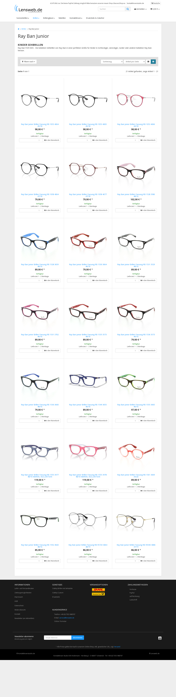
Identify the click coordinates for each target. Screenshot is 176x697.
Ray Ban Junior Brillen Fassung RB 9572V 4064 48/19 (88, 546)
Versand (117, 647)
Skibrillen (62, 18)
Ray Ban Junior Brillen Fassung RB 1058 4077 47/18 (88, 195)
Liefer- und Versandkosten (24, 588)
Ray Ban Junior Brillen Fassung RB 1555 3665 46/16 (136, 405)
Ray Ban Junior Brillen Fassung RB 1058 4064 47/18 (40, 195)
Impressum (19, 597)
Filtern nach (28, 61)
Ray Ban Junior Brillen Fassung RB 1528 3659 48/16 (40, 265)
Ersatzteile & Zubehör (95, 18)
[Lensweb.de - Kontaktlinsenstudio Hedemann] (38, 9)
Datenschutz (19, 605)
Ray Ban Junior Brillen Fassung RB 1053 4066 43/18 (136, 125)
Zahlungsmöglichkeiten (23, 593)
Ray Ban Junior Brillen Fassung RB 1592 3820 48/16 (40, 546)
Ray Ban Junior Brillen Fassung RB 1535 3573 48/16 (88, 335)
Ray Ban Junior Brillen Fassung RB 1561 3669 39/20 (136, 476)
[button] (148, 61)
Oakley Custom (57, 593)
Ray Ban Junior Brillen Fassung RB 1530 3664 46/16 (88, 265)
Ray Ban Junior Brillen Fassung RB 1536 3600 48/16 (40, 405)
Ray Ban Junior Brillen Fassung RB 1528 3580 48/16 (136, 195)
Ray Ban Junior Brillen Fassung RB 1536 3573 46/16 (136, 335)
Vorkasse (133, 589)
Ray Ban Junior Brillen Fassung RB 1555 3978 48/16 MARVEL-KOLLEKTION (88, 476)
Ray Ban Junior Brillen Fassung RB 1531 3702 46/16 (40, 335)
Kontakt (17, 614)
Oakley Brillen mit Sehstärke (62, 588)
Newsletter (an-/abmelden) (24, 618)
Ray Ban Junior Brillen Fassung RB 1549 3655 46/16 (88, 405)
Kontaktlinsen (75, 18)
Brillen (35, 18)
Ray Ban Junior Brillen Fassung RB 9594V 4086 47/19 (136, 546)
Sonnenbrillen (22, 18)
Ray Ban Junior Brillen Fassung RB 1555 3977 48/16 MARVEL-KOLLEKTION (40, 476)
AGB (16, 601)
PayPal (132, 593)
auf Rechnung (134, 596)
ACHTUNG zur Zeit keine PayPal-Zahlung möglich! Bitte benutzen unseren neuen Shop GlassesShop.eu (87, 3)
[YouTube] (159, 638)
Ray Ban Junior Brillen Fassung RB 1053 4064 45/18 (40, 125)
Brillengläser (48, 18)
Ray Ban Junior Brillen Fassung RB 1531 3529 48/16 (136, 265)
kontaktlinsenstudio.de (135, 3)
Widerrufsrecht (20, 610)
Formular (63, 621)
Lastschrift (133, 600)
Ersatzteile (56, 597)
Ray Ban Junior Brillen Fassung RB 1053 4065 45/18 (88, 125)
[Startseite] (18, 29)
